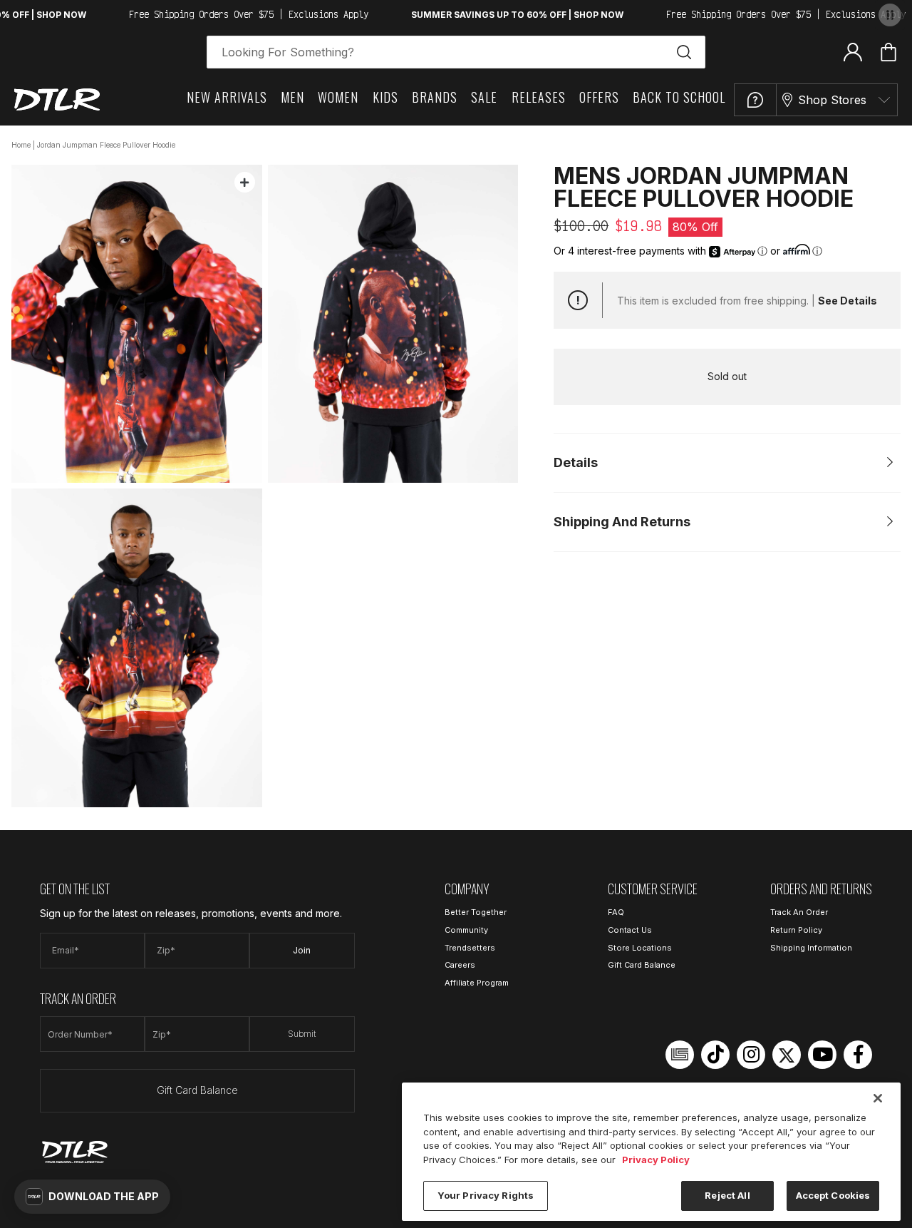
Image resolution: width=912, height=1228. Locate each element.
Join (302, 950)
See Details (847, 301)
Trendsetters (470, 948)
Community (466, 930)
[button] (92, 1197)
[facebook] (858, 1054)
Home (21, 144)
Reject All (727, 1195)
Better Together (476, 912)
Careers (460, 965)
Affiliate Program (477, 983)
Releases (539, 97)
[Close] (877, 1098)
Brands (434, 97)
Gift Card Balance (197, 1090)
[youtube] (822, 1054)
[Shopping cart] (888, 52)
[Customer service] (755, 100)
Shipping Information (811, 948)
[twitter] (786, 1054)
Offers (599, 97)
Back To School (679, 97)
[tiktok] (715, 1054)
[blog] (679, 1054)
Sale (484, 97)
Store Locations (640, 948)
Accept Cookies (833, 1195)
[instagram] (751, 1054)
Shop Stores (832, 100)
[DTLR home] (57, 99)
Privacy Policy (656, 1159)
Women (338, 97)
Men (292, 97)
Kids (385, 97)
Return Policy (796, 930)
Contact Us (630, 930)
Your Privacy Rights (485, 1195)
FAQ (616, 912)
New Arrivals (227, 97)
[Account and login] (853, 51)
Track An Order (799, 912)
